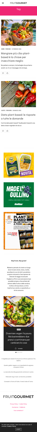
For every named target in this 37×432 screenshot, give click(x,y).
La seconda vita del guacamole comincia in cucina (18, 372)
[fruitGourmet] (18, 3)
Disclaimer (15, 407)
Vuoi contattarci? (18, 410)
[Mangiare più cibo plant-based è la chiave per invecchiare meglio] (18, 33)
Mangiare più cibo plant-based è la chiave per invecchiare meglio (15, 57)
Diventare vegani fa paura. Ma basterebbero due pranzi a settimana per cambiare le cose (19, 338)
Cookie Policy (23, 404)
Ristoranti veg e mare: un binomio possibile (18, 377)
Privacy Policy (14, 404)
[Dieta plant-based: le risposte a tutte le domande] (18, 94)
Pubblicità (22, 407)
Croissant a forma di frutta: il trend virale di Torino (18, 381)
